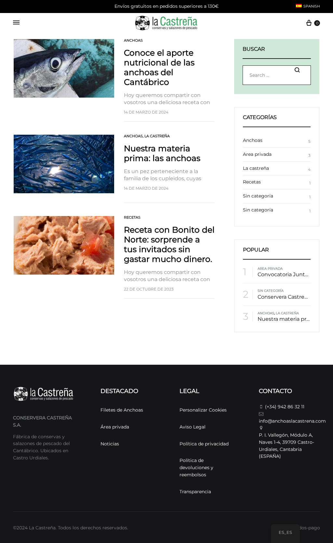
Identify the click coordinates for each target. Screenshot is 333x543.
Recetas (132, 217)
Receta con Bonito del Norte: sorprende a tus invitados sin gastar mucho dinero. (169, 244)
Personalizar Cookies (203, 410)
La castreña (157, 136)
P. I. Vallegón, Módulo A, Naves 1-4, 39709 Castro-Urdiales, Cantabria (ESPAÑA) (286, 445)
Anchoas (133, 40)
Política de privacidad (204, 444)
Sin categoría (258, 196)
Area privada (257, 154)
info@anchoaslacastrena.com (292, 421)
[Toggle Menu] (16, 22)
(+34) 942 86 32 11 (284, 407)
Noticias (109, 444)
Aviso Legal (193, 427)
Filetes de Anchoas (121, 410)
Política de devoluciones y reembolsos (196, 467)
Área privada (114, 427)
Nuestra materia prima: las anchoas (162, 153)
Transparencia (195, 492)
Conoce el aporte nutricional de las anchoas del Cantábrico (159, 67)
